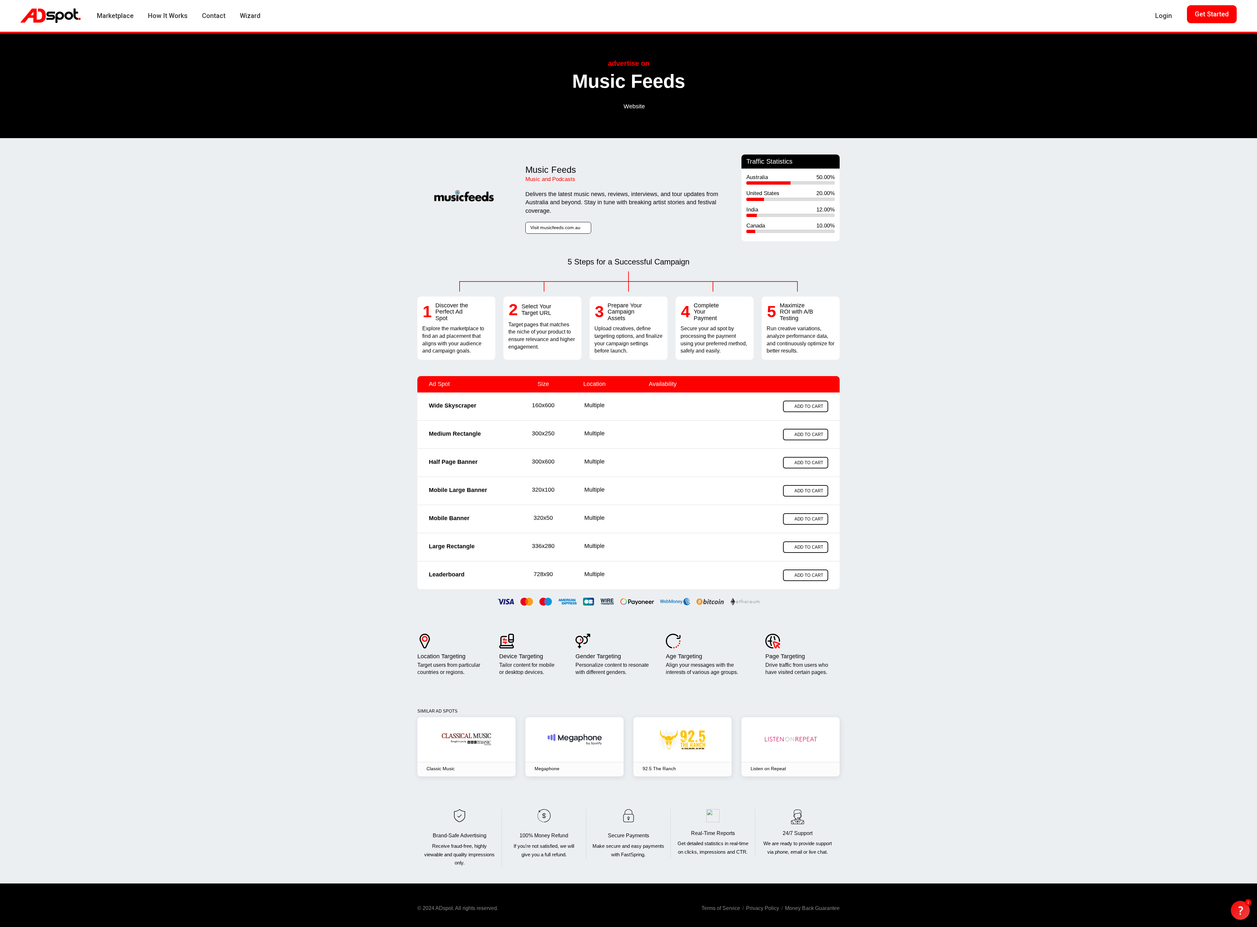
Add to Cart (808, 406)
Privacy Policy (762, 908)
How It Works (168, 16)
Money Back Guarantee (812, 908)
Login (1163, 16)
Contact (214, 16)
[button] (1240, 910)
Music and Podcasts (550, 179)
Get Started (1212, 14)
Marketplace (115, 16)
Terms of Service (720, 908)
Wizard (250, 16)
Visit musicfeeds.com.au (556, 227)
